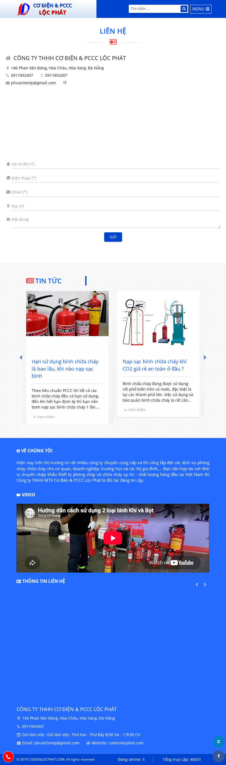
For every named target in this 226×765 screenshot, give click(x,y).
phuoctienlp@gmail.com (33, 82)
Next (205, 357)
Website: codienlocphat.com (118, 742)
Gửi (113, 236)
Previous (21, 357)
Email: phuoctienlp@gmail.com (50, 742)
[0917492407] (8, 756)
